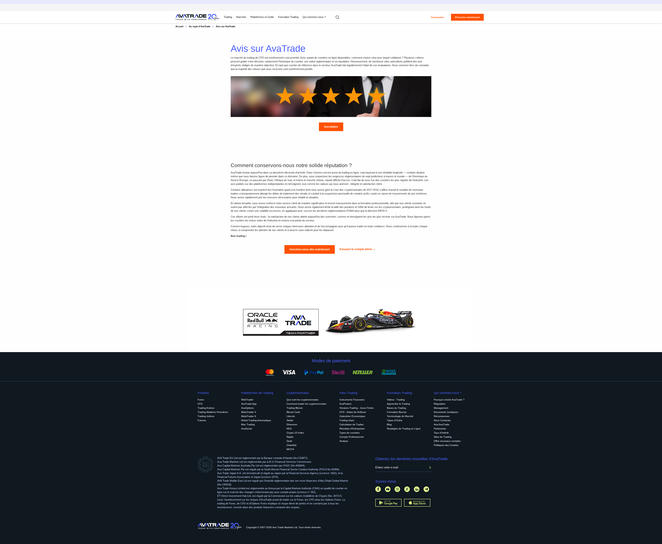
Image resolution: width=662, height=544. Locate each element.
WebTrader (247, 399)
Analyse (343, 441)
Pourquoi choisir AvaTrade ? (449, 399)
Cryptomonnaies (298, 393)
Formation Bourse (397, 412)
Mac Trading (248, 424)
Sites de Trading (443, 436)
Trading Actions (206, 408)
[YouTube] (387, 489)
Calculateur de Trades (351, 424)
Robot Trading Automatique (256, 420)
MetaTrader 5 (248, 416)
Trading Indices (206, 416)
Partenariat (440, 428)
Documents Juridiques (446, 412)
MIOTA (290, 449)
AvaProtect (345, 403)
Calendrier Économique (352, 416)
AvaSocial (246, 428)
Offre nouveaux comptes (447, 441)
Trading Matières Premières (213, 412)
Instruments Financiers (351, 399)
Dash (289, 441)
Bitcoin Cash (293, 412)
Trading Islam (346, 420)
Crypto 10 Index (295, 432)
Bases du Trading (396, 408)
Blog (389, 424)
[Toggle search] (337, 17)
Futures (202, 420)
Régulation (439, 403)
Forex (201, 399)
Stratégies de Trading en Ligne (403, 428)
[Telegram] (426, 489)
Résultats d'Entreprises (352, 428)
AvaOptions (247, 408)
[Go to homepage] (197, 17)
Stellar (290, 420)
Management (441, 408)
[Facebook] (378, 489)
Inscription (331, 126)
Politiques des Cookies (446, 445)
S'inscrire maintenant (467, 17)
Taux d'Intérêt (441, 432)
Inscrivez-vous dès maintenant (310, 249)
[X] (407, 489)
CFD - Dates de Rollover (352, 412)
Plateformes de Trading (257, 393)
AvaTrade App (249, 403)
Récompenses (441, 416)
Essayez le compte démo (356, 249)
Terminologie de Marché (400, 416)
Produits (203, 393)
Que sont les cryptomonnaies (302, 399)
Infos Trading (348, 393)
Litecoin (291, 416)
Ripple (290, 436)
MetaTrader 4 (248, 412)
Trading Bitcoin (295, 408)
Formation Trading (399, 393)
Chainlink (292, 445)
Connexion (437, 17)
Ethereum (292, 424)
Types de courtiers (349, 432)
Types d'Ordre (394, 420)
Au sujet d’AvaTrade (199, 26)
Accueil (179, 26)
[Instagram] (397, 489)
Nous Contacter (442, 420)
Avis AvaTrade (441, 424)
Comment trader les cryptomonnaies (306, 403)
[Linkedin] (416, 489)
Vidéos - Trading (396, 399)
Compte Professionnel (351, 436)
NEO (289, 428)
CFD (200, 403)
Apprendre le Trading (398, 403)
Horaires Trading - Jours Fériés (356, 408)
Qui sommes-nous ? (314, 17)
